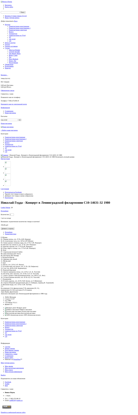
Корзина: (16, 16)
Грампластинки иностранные (19, 26)
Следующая (5, 189)
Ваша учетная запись (12, 18)
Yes (10, 57)
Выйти (3, 375)
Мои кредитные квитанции (14, 368)
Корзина (4, 75)
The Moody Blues (15, 53)
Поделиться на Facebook (13, 192)
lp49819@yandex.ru (16, 400)
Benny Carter (13, 55)
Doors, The (12, 61)
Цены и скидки (10, 43)
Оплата (7, 44)
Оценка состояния (11, 46)
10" (10, 37)
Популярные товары (12, 350)
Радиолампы (9, 66)
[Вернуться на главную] (4, 155)
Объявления (9, 64)
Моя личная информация (13, 372)
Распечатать (9, 198)
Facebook (8, 382)
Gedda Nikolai (5, 207)
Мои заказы (9, 366)
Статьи (7, 48)
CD (10, 41)
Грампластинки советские (18, 30)
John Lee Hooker (14, 50)
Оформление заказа (7, 90)
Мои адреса (9, 370)
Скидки (7, 347)
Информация (5, 107)
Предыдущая (5, 159)
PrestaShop (17, 359)
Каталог (7, 24)
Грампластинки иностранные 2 (19, 28)
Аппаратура (13, 33)
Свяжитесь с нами (11, 354)
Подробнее (4, 211)
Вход (15, 21)
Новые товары (10, 348)
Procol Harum (13, 63)
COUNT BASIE (14, 52)
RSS (6, 385)
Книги (11, 32)
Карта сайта (9, 7)
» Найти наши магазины (9, 130)
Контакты (8, 5)
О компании (9, 111)
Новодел (8, 68)
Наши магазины (10, 113)
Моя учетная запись (7, 363)
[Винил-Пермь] (6, 2)
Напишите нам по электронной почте (14, 104)
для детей (12, 39)
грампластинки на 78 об (17, 35)
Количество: (5, 214)
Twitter (7, 384)
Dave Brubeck (13, 59)
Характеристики (10, 234)
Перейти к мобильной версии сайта (13, 412)
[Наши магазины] (7, 127)
